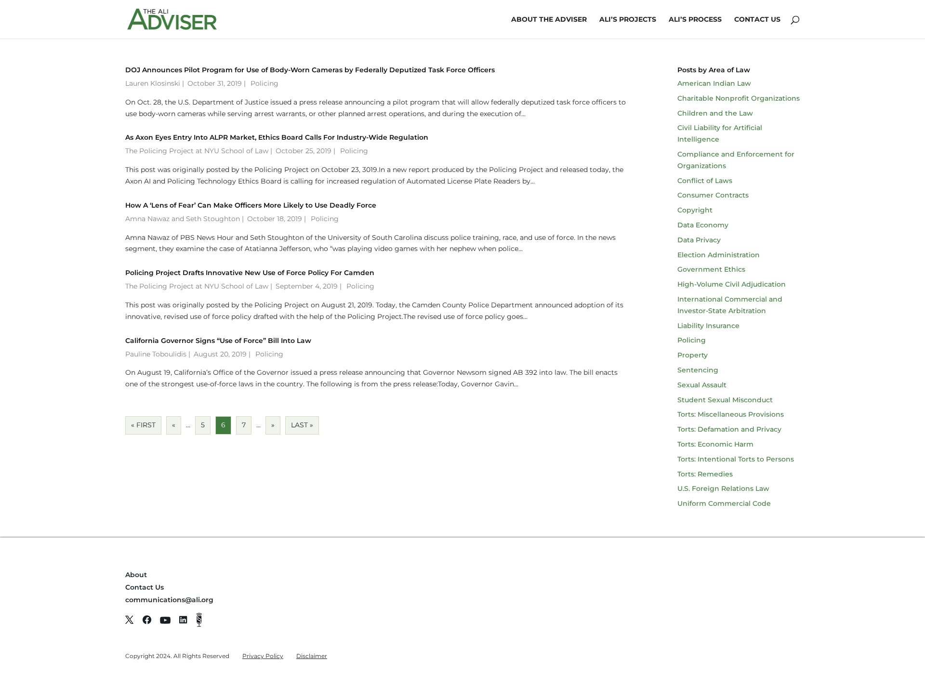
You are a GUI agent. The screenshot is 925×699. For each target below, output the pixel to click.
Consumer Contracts (713, 195)
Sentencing (697, 370)
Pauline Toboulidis (155, 354)
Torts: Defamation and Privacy (729, 429)
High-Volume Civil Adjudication (731, 284)
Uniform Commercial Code (724, 503)
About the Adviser (549, 20)
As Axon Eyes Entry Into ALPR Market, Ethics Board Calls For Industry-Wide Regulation (276, 137)
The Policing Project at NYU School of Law (196, 150)
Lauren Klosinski (152, 83)
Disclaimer (311, 655)
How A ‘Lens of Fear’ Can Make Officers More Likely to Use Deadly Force (250, 205)
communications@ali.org (169, 599)
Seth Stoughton (213, 218)
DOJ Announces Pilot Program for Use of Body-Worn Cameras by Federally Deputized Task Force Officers (310, 70)
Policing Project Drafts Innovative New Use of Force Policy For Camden (249, 272)
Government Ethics (711, 269)
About (136, 574)
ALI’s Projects (627, 20)
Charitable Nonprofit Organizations (738, 98)
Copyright (695, 210)
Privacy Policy (262, 655)
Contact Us (757, 20)
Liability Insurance (708, 325)
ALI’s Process (695, 20)
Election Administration (718, 255)
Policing (264, 83)
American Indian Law (714, 83)
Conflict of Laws (704, 180)
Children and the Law (715, 113)
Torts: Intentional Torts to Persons (735, 459)
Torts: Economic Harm (715, 444)
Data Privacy (699, 240)
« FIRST (143, 425)
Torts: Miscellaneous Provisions (730, 414)
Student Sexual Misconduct (725, 400)
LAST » (302, 425)
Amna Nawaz (147, 218)
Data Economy (702, 225)
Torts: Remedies (705, 474)
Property (692, 355)
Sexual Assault (702, 385)
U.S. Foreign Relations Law (723, 488)
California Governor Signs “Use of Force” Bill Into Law (218, 340)
